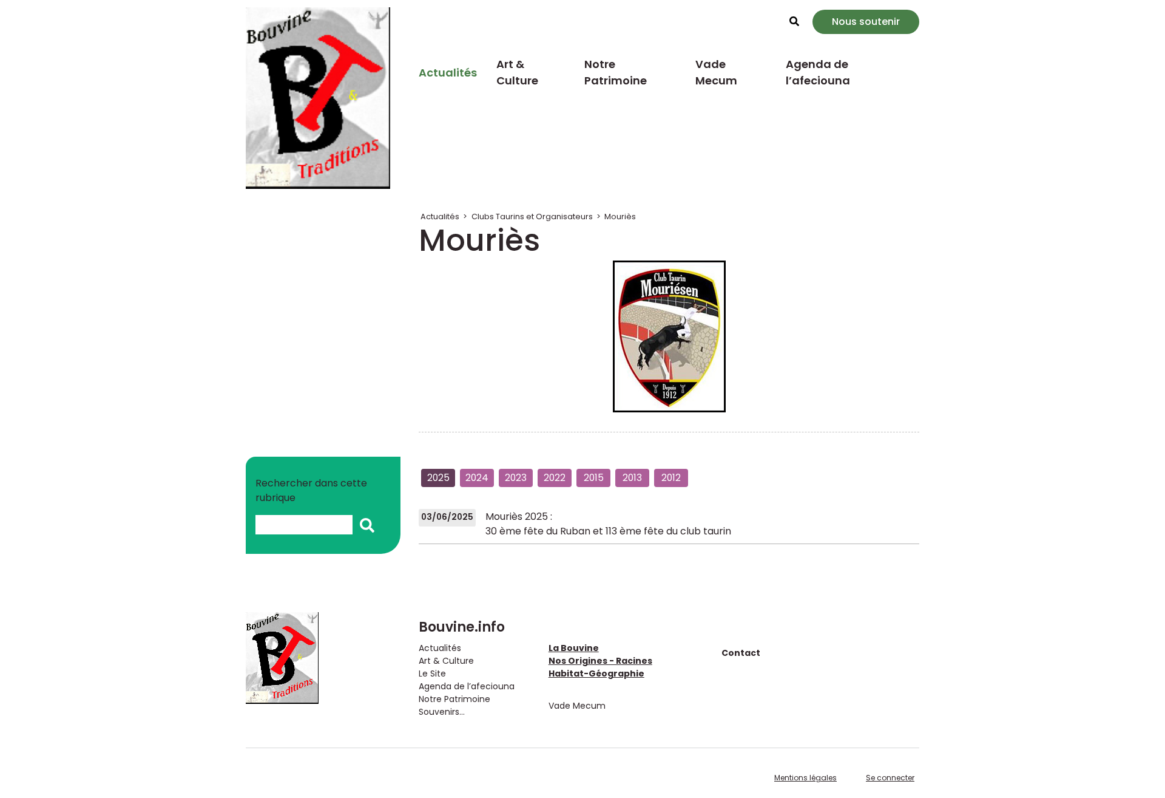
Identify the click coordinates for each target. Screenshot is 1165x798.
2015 (594, 477)
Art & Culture (517, 72)
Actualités (448, 72)
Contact (740, 653)
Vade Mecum (716, 72)
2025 (438, 477)
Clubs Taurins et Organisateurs (532, 216)
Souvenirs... (442, 712)
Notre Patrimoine (615, 72)
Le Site (432, 673)
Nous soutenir (866, 22)
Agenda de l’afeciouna (818, 72)
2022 (555, 477)
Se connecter (890, 777)
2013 (632, 477)
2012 (671, 477)
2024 (476, 477)
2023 (516, 477)
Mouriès (620, 216)
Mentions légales (805, 777)
